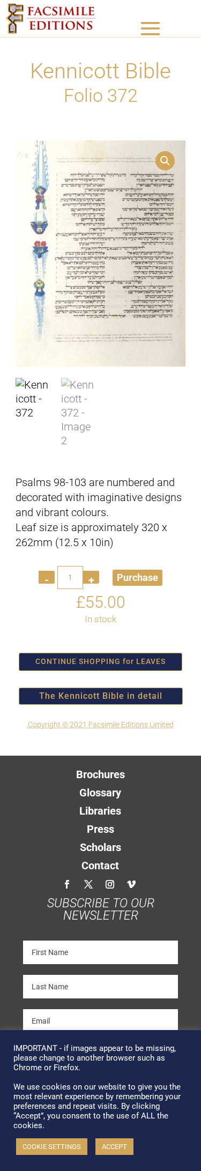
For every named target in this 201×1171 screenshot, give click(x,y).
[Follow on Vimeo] (131, 884)
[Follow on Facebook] (67, 884)
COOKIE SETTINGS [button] (52, 1147)
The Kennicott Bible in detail (100, 696)
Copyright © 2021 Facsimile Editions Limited (101, 724)
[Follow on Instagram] (109, 884)
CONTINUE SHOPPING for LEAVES (100, 661)
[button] (165, 160)
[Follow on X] (88, 884)
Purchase (137, 577)
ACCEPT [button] (114, 1147)
